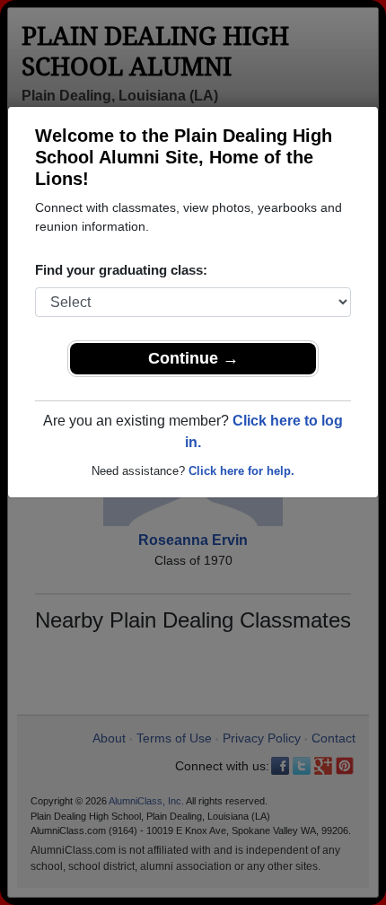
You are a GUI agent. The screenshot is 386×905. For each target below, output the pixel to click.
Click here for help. (241, 471)
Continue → (193, 358)
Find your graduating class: (121, 269)
